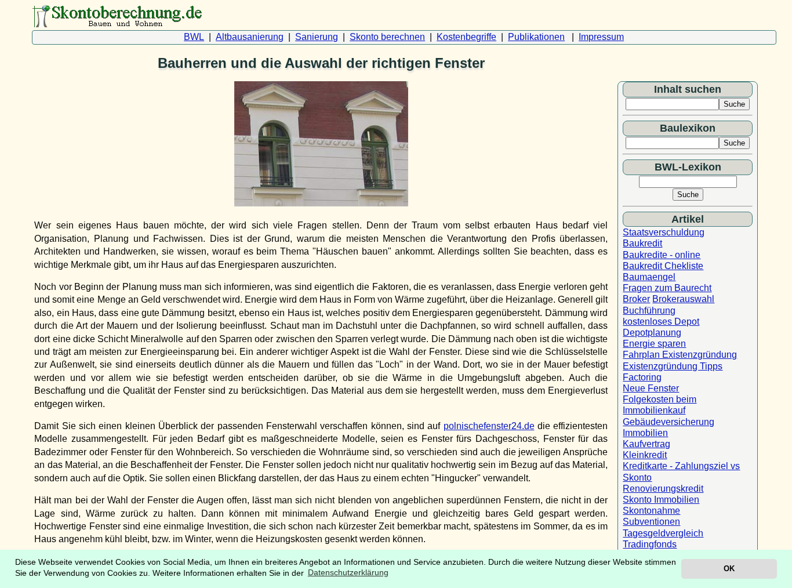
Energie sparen (654, 344)
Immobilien (645, 433)
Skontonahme (651, 511)
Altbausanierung (250, 37)
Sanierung (316, 37)
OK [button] (729, 568)
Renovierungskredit (663, 488)
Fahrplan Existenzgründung (680, 355)
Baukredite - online (661, 255)
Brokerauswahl (683, 299)
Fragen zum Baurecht (667, 288)
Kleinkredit (645, 455)
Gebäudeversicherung (668, 422)
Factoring (642, 377)
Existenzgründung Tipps (672, 366)
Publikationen (536, 37)
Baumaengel (649, 277)
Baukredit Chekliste (663, 266)
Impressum (601, 37)
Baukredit (642, 243)
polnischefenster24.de (489, 426)
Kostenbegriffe (466, 37)
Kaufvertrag (646, 444)
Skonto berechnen (387, 37)
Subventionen (651, 522)
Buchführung (649, 310)
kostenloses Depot (661, 321)
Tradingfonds (650, 544)
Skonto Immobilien (661, 499)
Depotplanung (652, 332)
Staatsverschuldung (663, 232)
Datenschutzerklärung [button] (348, 572)
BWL (194, 37)
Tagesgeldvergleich (663, 533)
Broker (636, 299)
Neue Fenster (651, 388)
